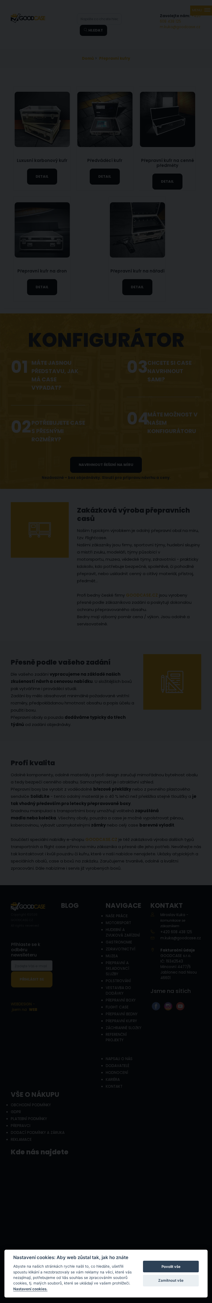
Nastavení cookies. (30, 1289)
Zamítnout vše (171, 1280)
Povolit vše (171, 1266)
